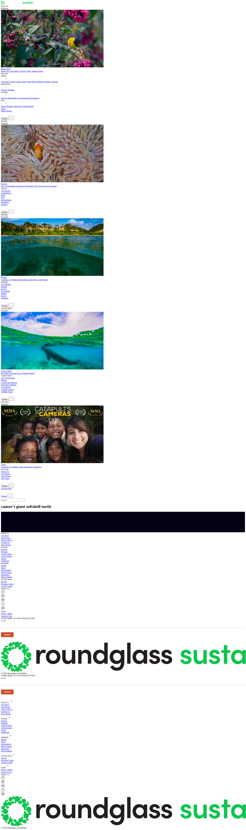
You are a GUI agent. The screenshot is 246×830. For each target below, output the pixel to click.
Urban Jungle (21, 82)
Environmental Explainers (28, 98)
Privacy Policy (7, 614)
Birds (3, 195)
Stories (4, 566)
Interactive (18, 106)
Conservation (6, 554)
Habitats (11, 90)
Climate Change (7, 389)
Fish (2, 198)
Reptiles (4, 204)
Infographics (6, 570)
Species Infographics (9, 98)
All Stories (5, 82)
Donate (4, 119)
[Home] (18, 4)
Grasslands (5, 291)
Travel (12, 82)
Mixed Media (28, 106)
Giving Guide (6, 586)
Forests (4, 289)
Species (4, 90)
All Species (5, 191)
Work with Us (6, 540)
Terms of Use (6, 616)
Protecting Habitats (8, 385)
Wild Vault (31, 82)
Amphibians (6, 193)
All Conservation (8, 378)
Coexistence (6, 387)
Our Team (5, 478)
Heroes (4, 380)
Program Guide (7, 584)
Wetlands (4, 298)
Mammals (5, 202)
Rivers (3, 296)
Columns (54, 82)
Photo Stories (6, 111)
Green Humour (7, 106)
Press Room (6, 476)
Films (3, 109)
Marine (4, 294)
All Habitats (6, 284)
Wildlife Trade (7, 392)
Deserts (4, 287)
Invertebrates (6, 200)
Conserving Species (9, 383)
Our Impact (5, 474)
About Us (5, 472)
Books (47, 82)
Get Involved (6, 489)
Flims (3, 568)
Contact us (5, 542)
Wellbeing (40, 82)
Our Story (5, 536)
